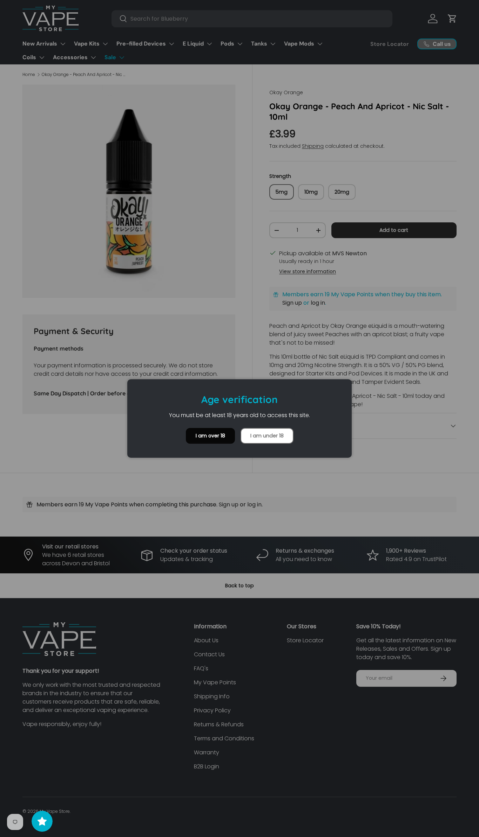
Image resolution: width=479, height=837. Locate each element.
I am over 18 (210, 435)
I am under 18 (267, 435)
